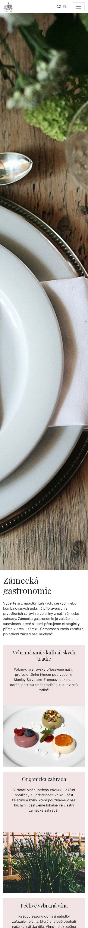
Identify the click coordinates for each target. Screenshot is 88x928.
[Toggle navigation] (79, 6)
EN (65, 6)
